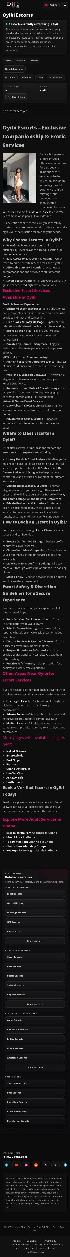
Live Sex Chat (14, 773)
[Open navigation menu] (64, 5)
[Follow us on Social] (36, 1165)
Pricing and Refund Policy (47, 1244)
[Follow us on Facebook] (7, 1165)
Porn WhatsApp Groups (31, 846)
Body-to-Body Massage (29, 322)
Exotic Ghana (44, 530)
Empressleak (14, 755)
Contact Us (32, 1240)
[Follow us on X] (46, 1165)
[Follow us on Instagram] (26, 1165)
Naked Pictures (16, 751)
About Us (17, 1240)
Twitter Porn (20, 842)
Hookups (12, 850)
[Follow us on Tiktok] (55, 1165)
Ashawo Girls (14, 777)
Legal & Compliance (35, 1252)
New (40, 77)
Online (11, 77)
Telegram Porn (22, 833)
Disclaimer (29, 1248)
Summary (20, 60)
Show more (33, 940)
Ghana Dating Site (18, 769)
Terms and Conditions (19, 1244)
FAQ (16, 1248)
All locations (55, 77)
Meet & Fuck (14, 837)
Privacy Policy (49, 1240)
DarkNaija (13, 760)
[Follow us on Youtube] (16, 1165)
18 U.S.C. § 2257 (46, 1248)
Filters (8, 60)
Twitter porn (14, 782)
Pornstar (12, 764)
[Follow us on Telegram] (65, 1165)
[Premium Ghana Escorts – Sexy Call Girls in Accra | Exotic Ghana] (13, 5)
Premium (26, 77)
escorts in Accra (39, 211)
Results (34, 60)
